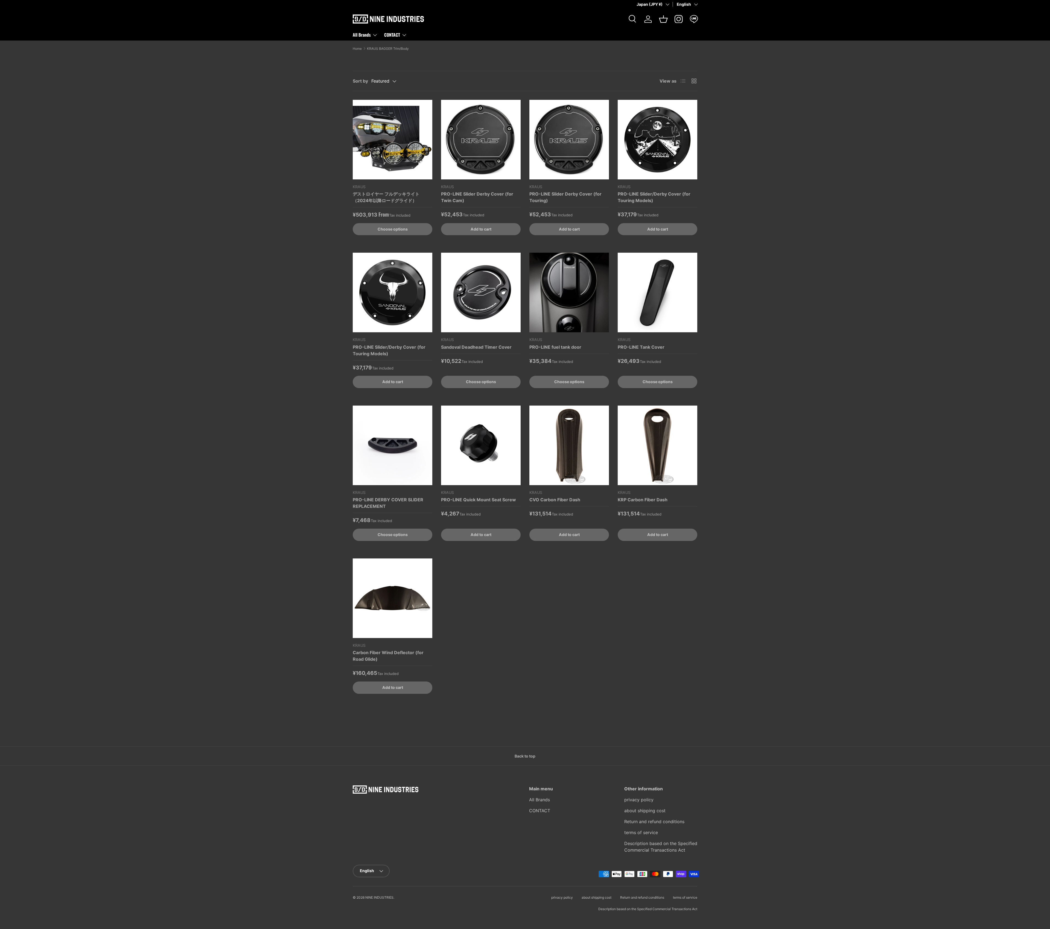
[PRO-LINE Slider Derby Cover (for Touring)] (569, 139)
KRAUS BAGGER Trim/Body (388, 48)
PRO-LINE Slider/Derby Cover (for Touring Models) (654, 197)
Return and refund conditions (654, 821)
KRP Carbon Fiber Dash (642, 499)
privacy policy (639, 799)
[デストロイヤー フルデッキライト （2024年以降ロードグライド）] (392, 139)
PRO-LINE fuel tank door (555, 347)
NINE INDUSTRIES (379, 897)
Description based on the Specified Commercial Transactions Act (647, 909)
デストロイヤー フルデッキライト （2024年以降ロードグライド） (386, 197)
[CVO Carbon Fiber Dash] (569, 445)
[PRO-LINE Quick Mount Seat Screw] (481, 445)
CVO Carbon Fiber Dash (554, 499)
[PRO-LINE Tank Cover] (657, 292)
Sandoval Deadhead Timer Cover (476, 347)
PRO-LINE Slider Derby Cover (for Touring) (565, 197)
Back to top (525, 756)
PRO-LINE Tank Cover (641, 347)
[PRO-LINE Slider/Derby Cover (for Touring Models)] (657, 139)
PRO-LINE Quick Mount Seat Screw (478, 499)
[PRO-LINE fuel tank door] (569, 292)
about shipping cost (645, 810)
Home (357, 48)
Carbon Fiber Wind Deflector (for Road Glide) (388, 656)
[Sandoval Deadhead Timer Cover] (481, 292)
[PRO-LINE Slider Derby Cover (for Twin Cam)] (481, 139)
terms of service (641, 832)
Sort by (360, 81)
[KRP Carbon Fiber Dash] (657, 445)
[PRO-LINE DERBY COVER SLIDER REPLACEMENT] (392, 445)
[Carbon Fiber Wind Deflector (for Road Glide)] (392, 598)
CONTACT (392, 34)
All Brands (362, 34)
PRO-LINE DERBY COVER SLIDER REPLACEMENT (388, 503)
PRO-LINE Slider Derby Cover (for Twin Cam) (477, 197)
